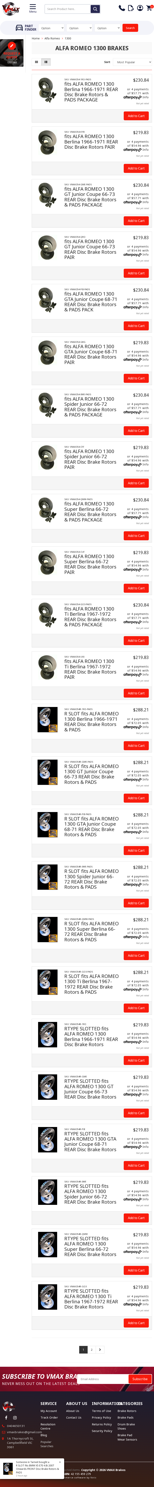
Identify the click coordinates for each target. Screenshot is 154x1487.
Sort (107, 62)
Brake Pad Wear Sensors (127, 1437)
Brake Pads (126, 1417)
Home (36, 38)
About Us (72, 1411)
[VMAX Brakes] (11, 8)
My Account (49, 1411)
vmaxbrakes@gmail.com (24, 1432)
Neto (93, 1477)
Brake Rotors (127, 1411)
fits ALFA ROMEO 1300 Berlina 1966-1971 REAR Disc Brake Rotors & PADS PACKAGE (91, 91)
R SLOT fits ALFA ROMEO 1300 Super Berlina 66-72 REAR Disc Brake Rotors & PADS (91, 931)
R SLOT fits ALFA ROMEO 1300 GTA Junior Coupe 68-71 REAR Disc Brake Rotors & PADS (91, 826)
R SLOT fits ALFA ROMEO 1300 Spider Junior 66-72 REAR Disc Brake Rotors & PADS (91, 879)
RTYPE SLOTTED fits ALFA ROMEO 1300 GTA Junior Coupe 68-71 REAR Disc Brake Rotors (90, 1141)
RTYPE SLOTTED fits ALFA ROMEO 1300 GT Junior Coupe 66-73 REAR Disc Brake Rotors (90, 1089)
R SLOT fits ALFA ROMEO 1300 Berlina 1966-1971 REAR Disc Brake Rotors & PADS (91, 721)
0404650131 (16, 1426)
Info (146, 97)
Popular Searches (47, 1444)
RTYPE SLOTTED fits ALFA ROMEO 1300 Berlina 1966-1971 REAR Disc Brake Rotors (91, 1036)
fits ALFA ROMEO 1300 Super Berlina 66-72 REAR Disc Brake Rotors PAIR (90, 564)
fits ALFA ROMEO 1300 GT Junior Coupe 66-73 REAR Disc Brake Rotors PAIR (90, 249)
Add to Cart (136, 116)
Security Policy (102, 1431)
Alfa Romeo (52, 38)
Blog (44, 1435)
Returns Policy (102, 1424)
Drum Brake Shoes (126, 1426)
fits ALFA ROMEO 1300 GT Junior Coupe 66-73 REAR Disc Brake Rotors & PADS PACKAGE (90, 196)
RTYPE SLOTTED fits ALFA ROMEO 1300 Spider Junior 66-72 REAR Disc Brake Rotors (90, 1194)
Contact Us (73, 1417)
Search (130, 28)
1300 (68, 38)
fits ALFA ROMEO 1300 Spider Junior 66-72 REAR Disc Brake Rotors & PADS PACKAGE (90, 406)
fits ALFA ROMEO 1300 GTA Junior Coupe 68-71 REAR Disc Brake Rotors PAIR (91, 354)
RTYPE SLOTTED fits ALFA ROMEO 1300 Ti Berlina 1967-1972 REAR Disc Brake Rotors (91, 1298)
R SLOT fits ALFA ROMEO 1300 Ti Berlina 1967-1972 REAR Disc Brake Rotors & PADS (91, 984)
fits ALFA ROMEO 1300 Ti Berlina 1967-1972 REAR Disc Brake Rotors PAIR (90, 669)
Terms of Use (101, 1411)
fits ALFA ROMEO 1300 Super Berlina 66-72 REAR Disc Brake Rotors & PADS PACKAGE (90, 511)
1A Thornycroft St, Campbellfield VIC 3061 (20, 1442)
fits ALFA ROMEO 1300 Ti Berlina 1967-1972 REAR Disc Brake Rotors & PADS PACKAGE (90, 616)
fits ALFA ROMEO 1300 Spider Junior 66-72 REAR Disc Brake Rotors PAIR (90, 459)
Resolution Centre (48, 1426)
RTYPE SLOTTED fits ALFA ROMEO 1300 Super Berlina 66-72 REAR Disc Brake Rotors (90, 1246)
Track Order (49, 1417)
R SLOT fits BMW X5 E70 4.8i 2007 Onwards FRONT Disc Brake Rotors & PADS (37, 1469)
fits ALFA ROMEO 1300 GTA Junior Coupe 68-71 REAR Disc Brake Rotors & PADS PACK (91, 301)
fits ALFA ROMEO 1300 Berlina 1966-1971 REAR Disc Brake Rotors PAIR (91, 141)
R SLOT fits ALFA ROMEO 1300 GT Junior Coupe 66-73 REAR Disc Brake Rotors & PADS (91, 774)
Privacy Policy (101, 1417)
